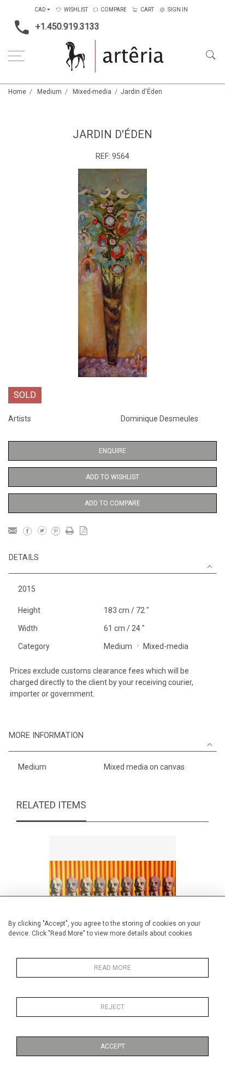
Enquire (112, 451)
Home (17, 92)
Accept (112, 1046)
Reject (112, 1007)
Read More (112, 968)
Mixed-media (92, 92)
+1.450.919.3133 (67, 26)
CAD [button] (40, 10)
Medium (49, 92)
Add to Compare (112, 503)
